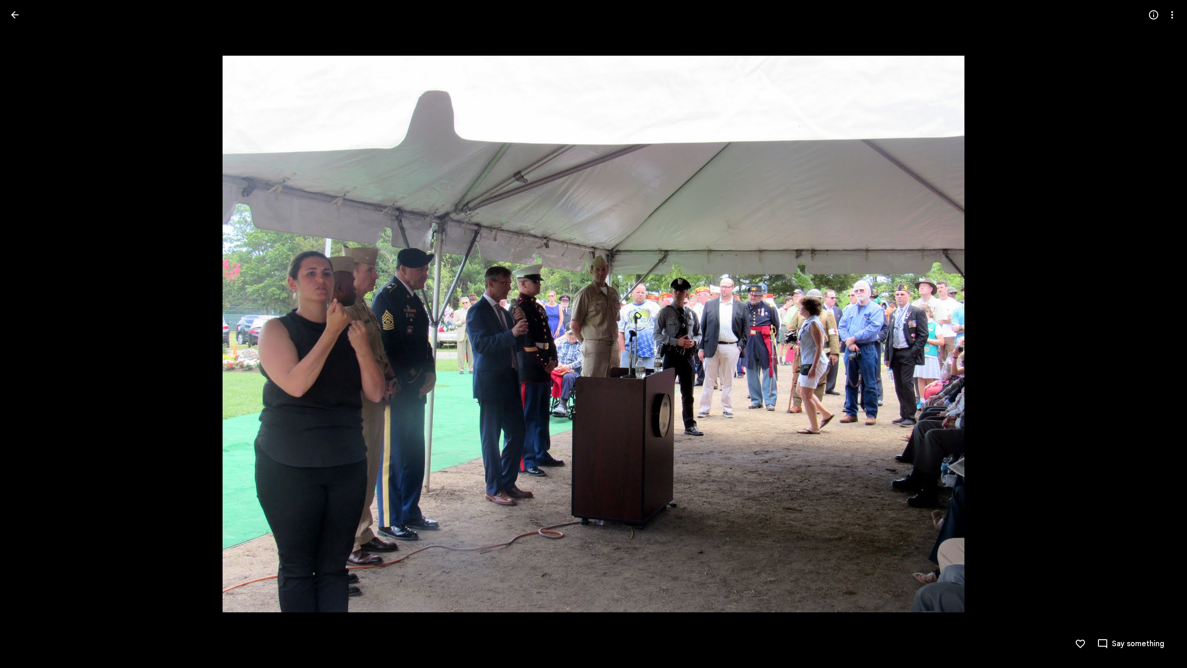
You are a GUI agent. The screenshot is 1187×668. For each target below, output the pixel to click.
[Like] (1080, 643)
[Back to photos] (15, 15)
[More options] (1172, 15)
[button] (26, 334)
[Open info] (1153, 15)
